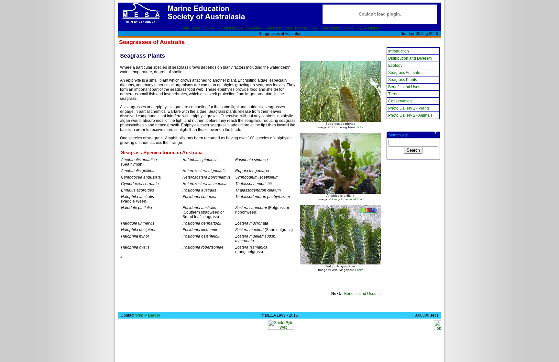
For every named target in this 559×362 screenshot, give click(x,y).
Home (184, 28)
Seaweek (254, 28)
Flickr (359, 127)
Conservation (400, 101)
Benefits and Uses (360, 293)
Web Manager (147, 315)
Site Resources (278, 28)
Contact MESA (230, 28)
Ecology (395, 65)
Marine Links (306, 28)
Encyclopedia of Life (347, 199)
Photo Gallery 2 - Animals (410, 115)
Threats (394, 94)
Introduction (398, 51)
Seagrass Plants (402, 79)
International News (337, 28)
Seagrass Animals (404, 72)
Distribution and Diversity (410, 58)
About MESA (203, 28)
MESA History (368, 28)
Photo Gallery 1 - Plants (409, 108)
